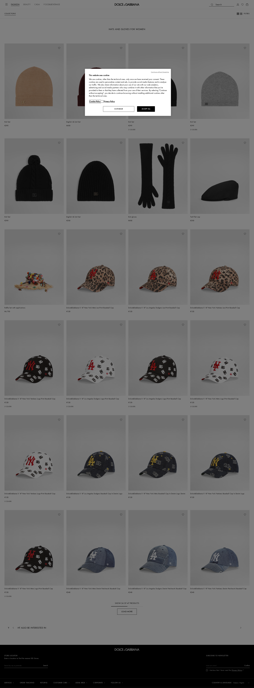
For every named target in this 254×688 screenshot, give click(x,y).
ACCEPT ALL (146, 109)
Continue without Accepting (160, 72)
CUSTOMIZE (118, 109)
